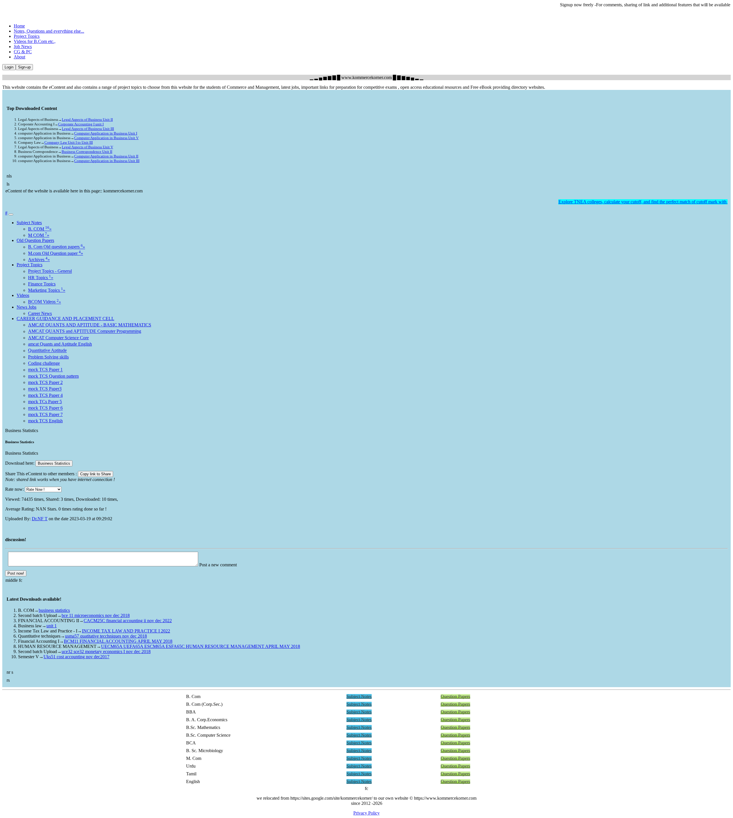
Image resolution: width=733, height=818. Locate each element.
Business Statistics (54, 463)
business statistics (54, 610)
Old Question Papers (35, 240)
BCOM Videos (44, 301)
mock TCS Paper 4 (45, 395)
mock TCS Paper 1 (45, 369)
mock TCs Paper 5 (45, 401)
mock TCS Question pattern (53, 376)
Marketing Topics (46, 290)
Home (19, 25)
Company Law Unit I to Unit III (68, 142)
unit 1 (51, 625)
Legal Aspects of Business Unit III (88, 129)
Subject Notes (29, 222)
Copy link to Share (95, 474)
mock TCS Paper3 (45, 389)
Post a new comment (218, 564)
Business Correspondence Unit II (87, 151)
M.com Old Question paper (55, 253)
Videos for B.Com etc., (35, 41)
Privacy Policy (366, 813)
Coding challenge (44, 363)
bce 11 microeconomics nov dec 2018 (96, 615)
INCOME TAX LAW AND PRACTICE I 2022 (126, 630)
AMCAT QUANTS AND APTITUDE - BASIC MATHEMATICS (89, 324)
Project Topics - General (50, 271)
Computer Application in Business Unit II (106, 156)
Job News (23, 46)
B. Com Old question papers (56, 247)
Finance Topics (42, 283)
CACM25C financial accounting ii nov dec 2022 (128, 620)
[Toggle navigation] (11, 214)
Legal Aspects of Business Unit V (87, 147)
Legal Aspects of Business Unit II (87, 119)
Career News (40, 313)
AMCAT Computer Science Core (58, 337)
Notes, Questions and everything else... (49, 31)
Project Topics (27, 36)
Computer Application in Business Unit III (106, 161)
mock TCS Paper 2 (45, 382)
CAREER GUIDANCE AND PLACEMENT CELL (65, 318)
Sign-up (24, 67)
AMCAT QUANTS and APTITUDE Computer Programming (84, 331)
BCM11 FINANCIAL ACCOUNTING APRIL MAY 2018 (118, 641)
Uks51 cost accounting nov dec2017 (76, 656)
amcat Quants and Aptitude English (60, 344)
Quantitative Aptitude (47, 350)
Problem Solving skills (48, 356)
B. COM (40, 228)
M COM (38, 235)
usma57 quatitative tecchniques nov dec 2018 (106, 636)
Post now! (15, 573)
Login (9, 67)
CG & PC (23, 51)
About (19, 56)
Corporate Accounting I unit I (81, 124)
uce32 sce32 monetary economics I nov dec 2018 (106, 651)
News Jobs (26, 307)
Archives (39, 259)
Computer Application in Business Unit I (105, 133)
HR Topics (40, 277)
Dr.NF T (40, 518)
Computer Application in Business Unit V (106, 138)
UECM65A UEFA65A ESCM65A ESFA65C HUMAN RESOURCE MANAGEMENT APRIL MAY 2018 (200, 646)
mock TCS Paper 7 (45, 414)
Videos (23, 295)
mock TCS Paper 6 (45, 408)
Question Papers (455, 696)
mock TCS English (45, 420)
